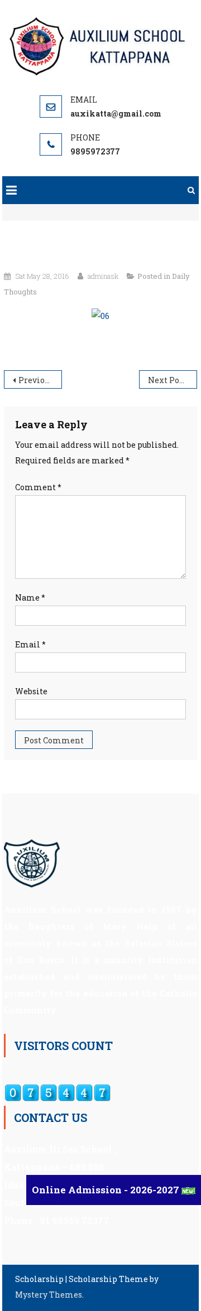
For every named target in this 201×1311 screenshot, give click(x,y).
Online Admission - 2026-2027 (106, 1189)
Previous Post (40, 380)
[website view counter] (57, 1091)
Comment (38, 487)
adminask (103, 276)
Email (30, 644)
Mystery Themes (48, 1294)
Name (30, 597)
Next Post (167, 380)
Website (31, 691)
